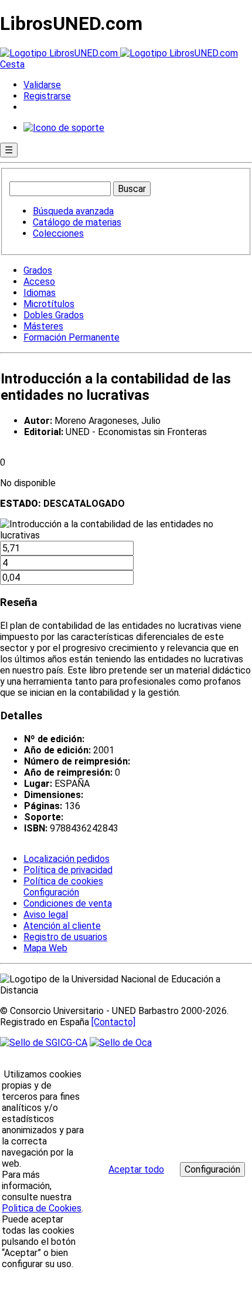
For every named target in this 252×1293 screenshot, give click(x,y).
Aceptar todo (136, 1169)
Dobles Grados (53, 315)
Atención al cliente (62, 925)
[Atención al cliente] (63, 127)
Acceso (39, 281)
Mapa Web (45, 948)
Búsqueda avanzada (73, 211)
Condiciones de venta (67, 903)
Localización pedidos (66, 858)
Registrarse (47, 96)
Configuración (50, 892)
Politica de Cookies (41, 1208)
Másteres (43, 326)
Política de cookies (63, 881)
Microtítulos (48, 303)
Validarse (42, 84)
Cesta (12, 64)
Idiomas (39, 292)
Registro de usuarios (65, 936)
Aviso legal (45, 914)
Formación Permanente (71, 337)
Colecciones (58, 233)
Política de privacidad (68, 870)
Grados (37, 270)
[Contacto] (113, 1022)
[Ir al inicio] (119, 53)
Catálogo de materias (77, 222)
